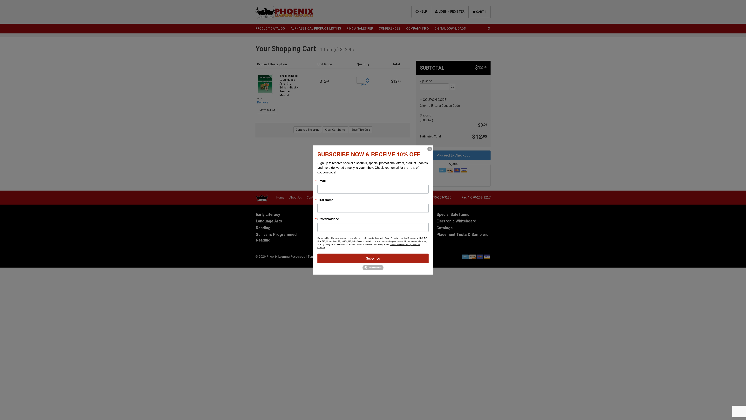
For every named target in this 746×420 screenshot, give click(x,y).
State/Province (328, 218)
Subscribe (373, 258)
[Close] (429, 149)
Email (321, 180)
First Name (325, 199)
